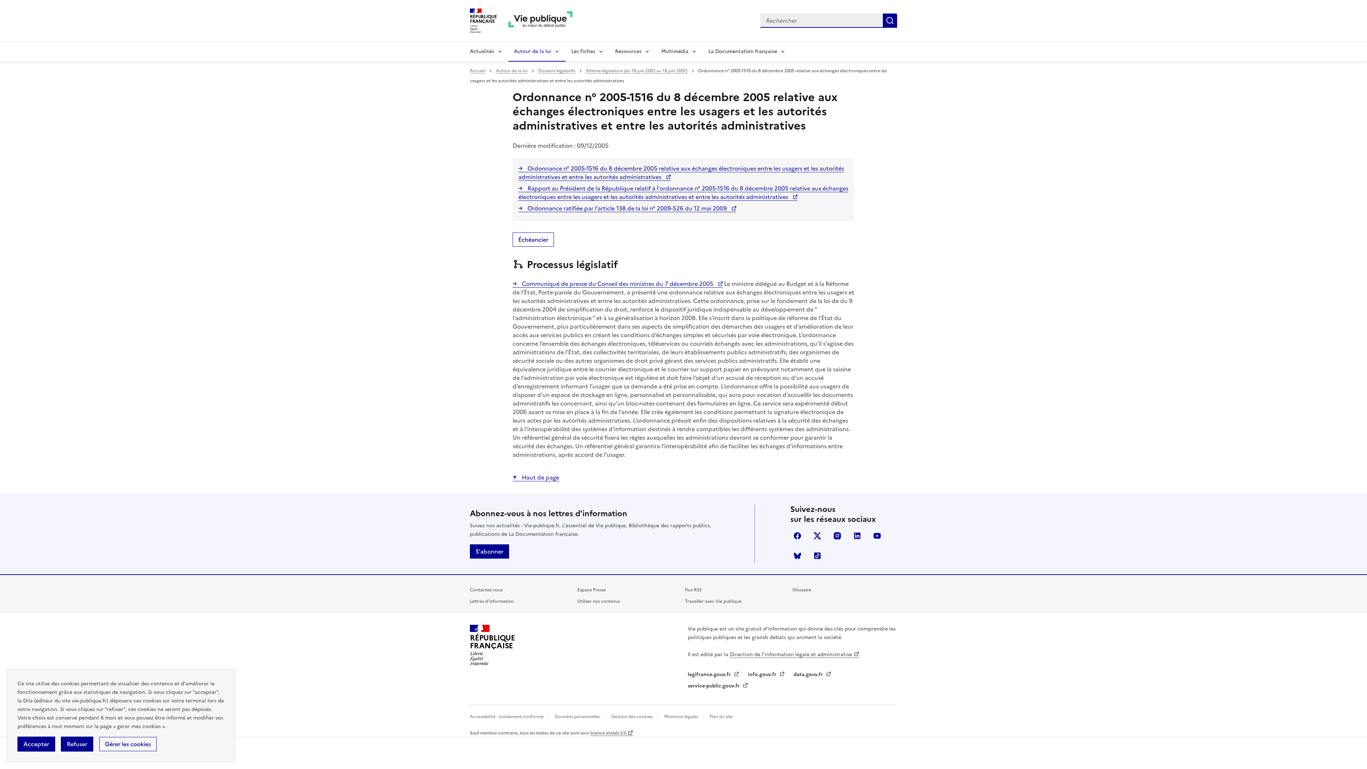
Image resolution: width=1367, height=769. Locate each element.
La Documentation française (742, 51)
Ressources (628, 51)
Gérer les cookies (128, 744)
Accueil (477, 71)
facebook (797, 536)
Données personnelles (578, 716)
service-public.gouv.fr (714, 686)
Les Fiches (583, 51)
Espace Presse (591, 590)
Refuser (77, 744)
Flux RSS (693, 590)
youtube (877, 536)
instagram (837, 536)
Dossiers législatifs (556, 71)
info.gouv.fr (763, 674)
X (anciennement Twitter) (817, 536)
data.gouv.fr (809, 674)
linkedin (857, 536)
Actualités (482, 51)
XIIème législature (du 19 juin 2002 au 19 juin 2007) (636, 71)
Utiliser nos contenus (598, 601)
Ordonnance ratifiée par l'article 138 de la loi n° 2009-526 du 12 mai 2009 (627, 208)
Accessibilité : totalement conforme (507, 716)
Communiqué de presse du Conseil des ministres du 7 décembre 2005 (617, 283)
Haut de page (539, 477)
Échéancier (533, 239)
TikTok (817, 556)
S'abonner (489, 551)
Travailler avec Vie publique (713, 601)
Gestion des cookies (632, 716)
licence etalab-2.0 (608, 733)
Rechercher (890, 21)
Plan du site (721, 716)
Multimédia (674, 51)
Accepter (36, 744)
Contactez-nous (486, 590)
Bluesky (797, 556)
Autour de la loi (532, 51)
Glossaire (801, 590)
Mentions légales (681, 716)
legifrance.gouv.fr (710, 674)
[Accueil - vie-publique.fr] (540, 21)
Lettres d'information (492, 601)
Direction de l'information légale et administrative (791, 654)
